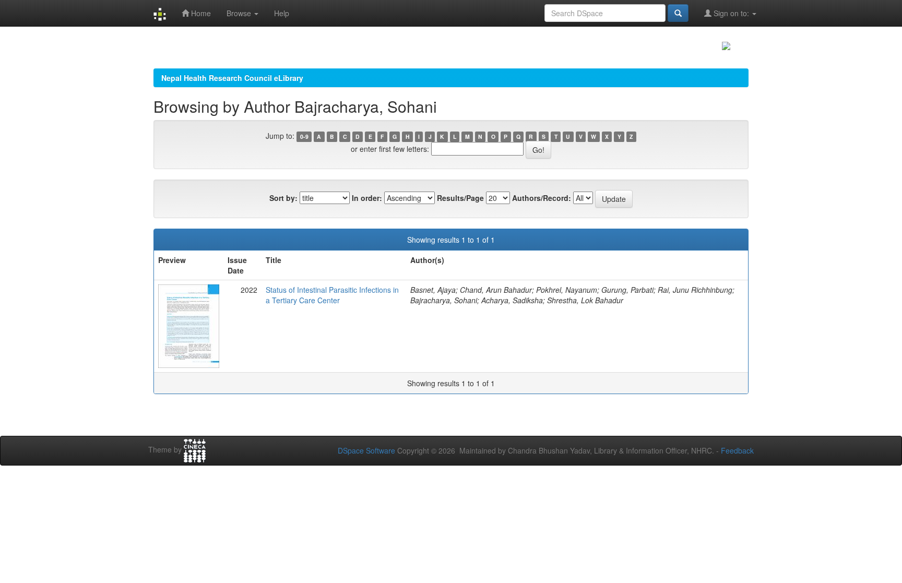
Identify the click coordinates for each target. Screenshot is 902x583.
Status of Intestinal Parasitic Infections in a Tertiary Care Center (332, 294)
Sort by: (283, 198)
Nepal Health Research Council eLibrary (232, 78)
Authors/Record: (541, 198)
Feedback (737, 450)
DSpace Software (366, 450)
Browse (240, 13)
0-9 (304, 136)
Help (281, 13)
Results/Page (460, 198)
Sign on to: (731, 13)
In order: (367, 198)
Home (200, 13)
